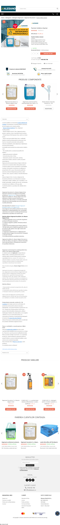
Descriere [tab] (4, 119)
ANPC (23, 507)
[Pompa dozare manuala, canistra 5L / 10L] (48, 91)
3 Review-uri (40, 30)
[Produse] (2, 14)
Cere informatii (48, 63)
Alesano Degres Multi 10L (9, 128)
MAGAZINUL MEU (7, 495)
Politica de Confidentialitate (8, 502)
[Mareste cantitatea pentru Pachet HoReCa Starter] (37, 53)
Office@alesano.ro (31, 490)
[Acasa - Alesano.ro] (9, 8)
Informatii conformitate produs (9, 349)
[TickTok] (30, 480)
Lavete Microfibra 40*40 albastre (49, 442)
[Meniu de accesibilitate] (57, 513)
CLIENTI (24, 495)
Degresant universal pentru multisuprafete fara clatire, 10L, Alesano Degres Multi (30, 102)
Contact (4, 504)
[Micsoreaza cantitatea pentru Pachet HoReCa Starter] (32, 53)
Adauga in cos (48, 53)
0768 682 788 (31, 488)
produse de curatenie (12, 329)
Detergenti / (8, 17)
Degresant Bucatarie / (30, 17)
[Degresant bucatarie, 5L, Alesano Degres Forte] (11, 91)
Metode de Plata (25, 498)
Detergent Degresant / (18, 17)
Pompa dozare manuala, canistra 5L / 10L (48, 102)
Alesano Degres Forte (19, 266)
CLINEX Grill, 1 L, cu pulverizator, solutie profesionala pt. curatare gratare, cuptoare (30, 401)
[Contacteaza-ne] (53, 14)
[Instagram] (33, 480)
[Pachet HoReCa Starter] (15, 33)
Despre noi (4, 498)
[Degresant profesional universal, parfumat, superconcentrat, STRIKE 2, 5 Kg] (10, 431)
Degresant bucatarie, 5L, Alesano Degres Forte (11, 102)
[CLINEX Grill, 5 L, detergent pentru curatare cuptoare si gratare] (49, 381)
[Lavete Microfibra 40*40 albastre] (49, 431)
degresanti (14, 253)
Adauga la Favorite (36, 63)
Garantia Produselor (26, 505)
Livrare (23, 500)
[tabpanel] (15, 33)
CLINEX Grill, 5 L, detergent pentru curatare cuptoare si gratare (49, 401)
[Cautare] (57, 8)
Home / (3, 17)
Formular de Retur (26, 504)
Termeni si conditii (6, 500)
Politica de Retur (25, 502)
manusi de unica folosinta (15, 318)
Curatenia (4, 304)
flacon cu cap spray (17, 341)
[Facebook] (27, 480)
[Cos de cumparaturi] (57, 14)
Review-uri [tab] (5, 352)
